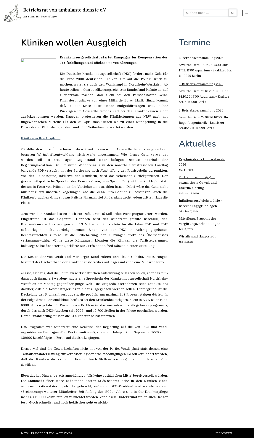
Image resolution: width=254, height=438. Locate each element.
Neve (25, 433)
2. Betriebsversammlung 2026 (201, 110)
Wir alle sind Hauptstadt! (197, 236)
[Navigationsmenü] (246, 13)
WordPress (63, 433)
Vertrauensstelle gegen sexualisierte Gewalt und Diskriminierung (198, 182)
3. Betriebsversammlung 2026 (201, 84)
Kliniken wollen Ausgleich (40, 138)
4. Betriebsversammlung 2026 (201, 58)
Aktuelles (197, 144)
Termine (194, 42)
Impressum (223, 433)
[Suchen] (233, 13)
